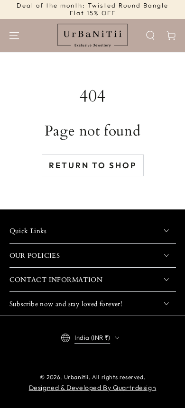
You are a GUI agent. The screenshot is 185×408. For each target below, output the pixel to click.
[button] (150, 35)
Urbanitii (76, 377)
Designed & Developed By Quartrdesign (93, 387)
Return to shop (93, 165)
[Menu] (14, 35)
